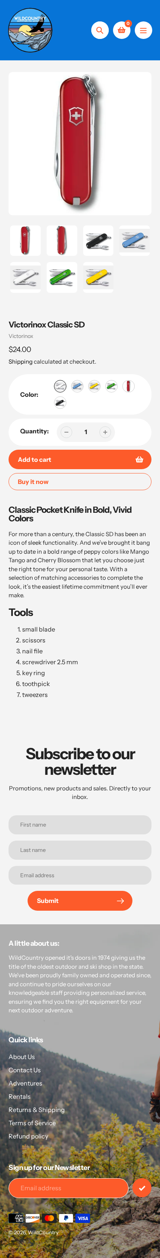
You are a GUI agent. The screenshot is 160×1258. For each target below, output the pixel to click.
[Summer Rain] (77, 386)
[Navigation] (143, 30)
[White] (60, 386)
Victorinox (21, 336)
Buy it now (33, 482)
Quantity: (34, 431)
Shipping (21, 361)
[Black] (60, 402)
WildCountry (43, 1232)
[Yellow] (94, 386)
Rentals (20, 1096)
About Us (22, 1057)
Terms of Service (32, 1123)
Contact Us (25, 1070)
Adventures (25, 1083)
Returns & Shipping (37, 1110)
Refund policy (28, 1136)
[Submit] (141, 1187)
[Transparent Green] (111, 386)
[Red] (128, 386)
